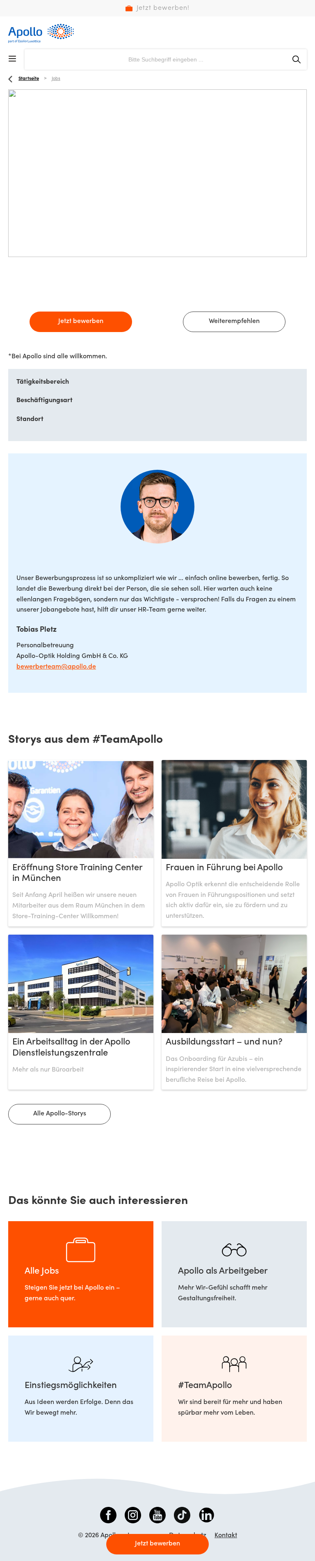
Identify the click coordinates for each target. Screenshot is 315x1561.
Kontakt (226, 1535)
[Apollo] (41, 33)
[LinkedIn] (207, 1517)
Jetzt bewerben (80, 321)
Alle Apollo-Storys (59, 1113)
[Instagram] (133, 1517)
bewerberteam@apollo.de (56, 667)
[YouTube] (157, 1517)
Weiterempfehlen (234, 321)
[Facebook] (108, 1517)
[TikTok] (182, 1517)
